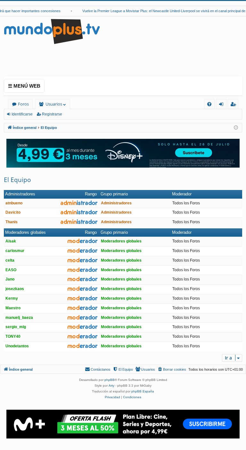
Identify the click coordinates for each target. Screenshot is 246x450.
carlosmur (14, 251)
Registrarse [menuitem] (234, 105)
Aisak (10, 241)
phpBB (109, 380)
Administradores (20, 194)
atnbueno (13, 203)
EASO (10, 270)
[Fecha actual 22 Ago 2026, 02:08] (236, 127)
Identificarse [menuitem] (222, 105)
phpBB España (142, 391)
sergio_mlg (15, 327)
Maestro (12, 308)
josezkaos (14, 289)
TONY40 (12, 336)
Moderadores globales (25, 232)
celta (9, 260)
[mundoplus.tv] (52, 31)
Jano (9, 279)
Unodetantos (17, 346)
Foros (23, 104)
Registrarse (52, 114)
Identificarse (22, 114)
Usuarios (53, 104)
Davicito (12, 212)
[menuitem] (209, 104)
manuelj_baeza (19, 317)
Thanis (11, 222)
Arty (111, 385)
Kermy (11, 298)
